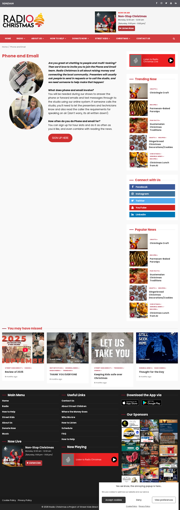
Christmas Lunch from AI (139, 142)
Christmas (122, 38)
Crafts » (153, 120)
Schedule (67, 428)
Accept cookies (113, 499)
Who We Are (68, 417)
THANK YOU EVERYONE (68, 347)
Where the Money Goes (74, 411)
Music (5, 433)
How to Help (57, 38)
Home (8, 38)
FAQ (64, 433)
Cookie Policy (131, 506)
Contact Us (143, 38)
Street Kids (101, 38)
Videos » (28, 368)
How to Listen (69, 422)
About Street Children (74, 406)
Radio (20, 38)
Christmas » (155, 136)
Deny (139, 499)
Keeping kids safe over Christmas (112, 347)
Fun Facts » (155, 103)
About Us (36, 38)
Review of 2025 (23, 347)
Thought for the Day (157, 347)
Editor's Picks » (57, 368)
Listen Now (127, 28)
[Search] (174, 38)
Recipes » (154, 87)
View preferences (164, 499)
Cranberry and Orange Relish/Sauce (139, 160)
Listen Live (35, 462)
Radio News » (55, 370)
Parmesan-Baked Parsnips (139, 91)
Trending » (68, 370)
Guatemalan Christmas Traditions (139, 108)
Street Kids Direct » (14, 368)
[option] (152, 91)
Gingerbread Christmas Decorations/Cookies (138, 125)
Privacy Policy (144, 506)
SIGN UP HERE (60, 138)
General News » (157, 139)
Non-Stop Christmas (132, 16)
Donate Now (79, 38)
